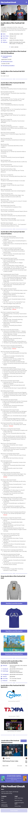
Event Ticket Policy (19, 798)
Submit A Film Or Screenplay (4, 805)
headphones (1, 680)
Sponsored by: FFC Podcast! (14, 731)
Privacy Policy (18, 806)
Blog (2, 800)
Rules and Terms (18, 800)
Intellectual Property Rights (19, 803)
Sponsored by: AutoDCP (14, 701)
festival (1, 665)
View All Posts (24, 740)
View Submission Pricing (6, 793)
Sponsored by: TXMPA (14, 716)
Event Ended (14, 810)
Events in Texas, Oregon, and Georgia (9, 791)
